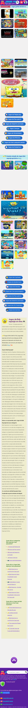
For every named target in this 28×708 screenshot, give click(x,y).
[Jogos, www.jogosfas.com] (9, 2)
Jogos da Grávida (14, 286)
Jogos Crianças (14, 128)
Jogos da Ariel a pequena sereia (14, 142)
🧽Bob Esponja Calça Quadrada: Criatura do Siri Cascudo (13, 595)
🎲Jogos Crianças (12, 557)
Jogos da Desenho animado (14, 124)
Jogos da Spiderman (14, 282)
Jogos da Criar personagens (14, 291)
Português (6, 692)
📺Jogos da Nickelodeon (14, 560)
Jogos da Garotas (14, 310)
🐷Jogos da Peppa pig (13, 546)
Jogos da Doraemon (14, 147)
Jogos (14, 679)
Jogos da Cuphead (14, 277)
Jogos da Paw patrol (14, 119)
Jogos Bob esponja (8, 704)
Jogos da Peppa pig (14, 114)
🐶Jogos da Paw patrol (13, 549)
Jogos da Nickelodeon (14, 133)
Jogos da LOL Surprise (14, 305)
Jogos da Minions (14, 138)
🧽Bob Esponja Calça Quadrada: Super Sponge (13, 577)
